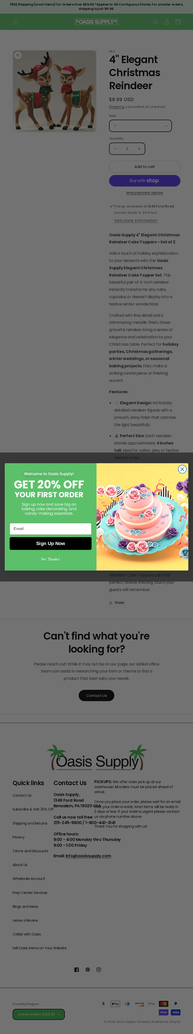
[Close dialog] (182, 469)
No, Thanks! (50, 559)
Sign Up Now (50, 543)
